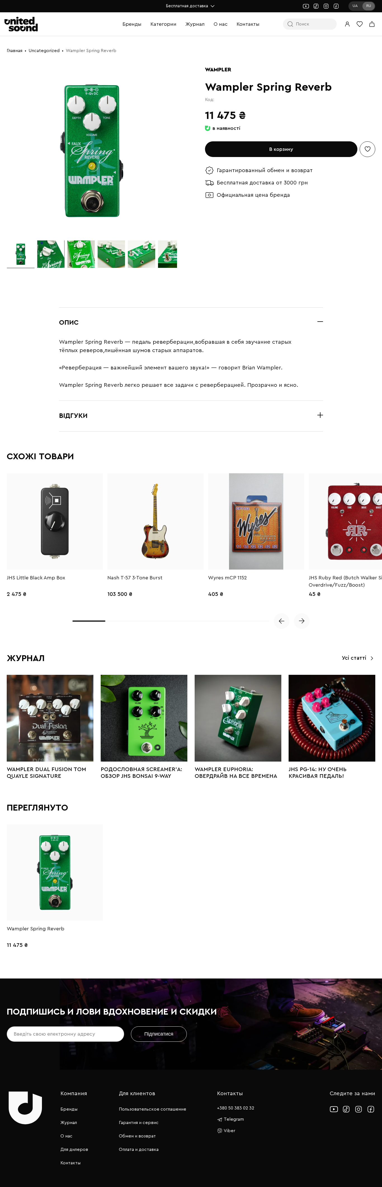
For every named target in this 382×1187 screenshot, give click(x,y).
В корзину (281, 149)
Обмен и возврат (137, 1136)
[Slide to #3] (81, 254)
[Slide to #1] (20, 254)
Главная (14, 50)
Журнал (195, 24)
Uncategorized (44, 50)
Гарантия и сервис (139, 1122)
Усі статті (354, 658)
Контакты (248, 24)
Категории (163, 24)
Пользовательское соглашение (152, 1109)
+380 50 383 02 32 (235, 1108)
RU (368, 6)
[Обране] (359, 24)
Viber (229, 1131)
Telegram (234, 1119)
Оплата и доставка (139, 1149)
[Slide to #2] (51, 254)
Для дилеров (74, 1149)
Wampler (218, 69)
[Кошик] (372, 24)
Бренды (132, 24)
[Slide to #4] (111, 254)
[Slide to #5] (141, 254)
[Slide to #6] (171, 254)
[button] (281, 621)
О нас (221, 24)
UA (355, 6)
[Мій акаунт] (347, 24)
